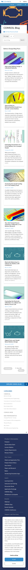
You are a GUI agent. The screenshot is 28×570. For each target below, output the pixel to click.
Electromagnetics (10, 416)
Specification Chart (10, 444)
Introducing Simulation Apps (12, 473)
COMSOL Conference (10, 510)
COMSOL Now (8, 412)
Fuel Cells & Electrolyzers (10, 408)
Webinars (7, 502)
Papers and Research (10, 468)
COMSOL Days (9, 504)
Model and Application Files (12, 460)
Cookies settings (14, 555)
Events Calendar (9, 507)
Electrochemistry (8, 403)
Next (20, 370)
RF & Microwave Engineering (11, 428)
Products (7, 442)
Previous (8, 368)
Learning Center (9, 481)
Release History (9, 452)
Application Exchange (10, 489)
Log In (12, 4)
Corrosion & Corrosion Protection (12, 401)
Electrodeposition (8, 406)
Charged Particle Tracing (10, 417)
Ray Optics (6, 425)
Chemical (7, 394)
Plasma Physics (7, 423)
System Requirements (10, 450)
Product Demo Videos (10, 462)
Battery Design (7, 396)
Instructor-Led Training (11, 483)
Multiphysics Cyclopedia (11, 494)
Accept (14, 559)
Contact (19, 4)
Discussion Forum (9, 486)
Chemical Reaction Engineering (11, 398)
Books (6, 471)
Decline (14, 563)
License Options (9, 447)
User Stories (8, 465)
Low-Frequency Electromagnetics (12, 420)
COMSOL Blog (8, 492)
